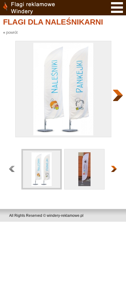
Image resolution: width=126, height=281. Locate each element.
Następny (118, 95)
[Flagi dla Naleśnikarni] (41, 169)
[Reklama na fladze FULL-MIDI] (84, 169)
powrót (12, 32)
